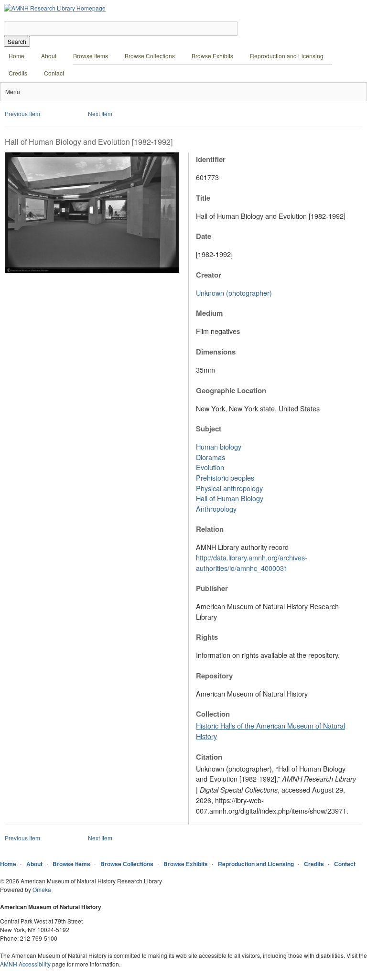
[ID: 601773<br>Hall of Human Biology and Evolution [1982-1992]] (92, 271)
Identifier (211, 159)
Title (203, 198)
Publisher (212, 588)
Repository (214, 675)
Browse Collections (150, 56)
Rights (207, 637)
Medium (209, 313)
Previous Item (22, 113)
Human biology (218, 446)
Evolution (210, 467)
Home (16, 56)
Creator (208, 274)
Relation (210, 529)
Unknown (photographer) (234, 293)
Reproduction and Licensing (287, 56)
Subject (208, 428)
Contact (54, 73)
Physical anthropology (229, 488)
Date (203, 236)
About (48, 56)
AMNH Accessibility (25, 964)
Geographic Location (231, 390)
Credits (18, 73)
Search (17, 41)
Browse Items (90, 56)
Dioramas (210, 457)
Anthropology (216, 509)
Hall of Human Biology (229, 498)
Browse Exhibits (212, 56)
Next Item (100, 113)
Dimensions (216, 351)
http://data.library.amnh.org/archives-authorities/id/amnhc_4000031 (251, 562)
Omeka (41, 889)
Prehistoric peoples (225, 477)
